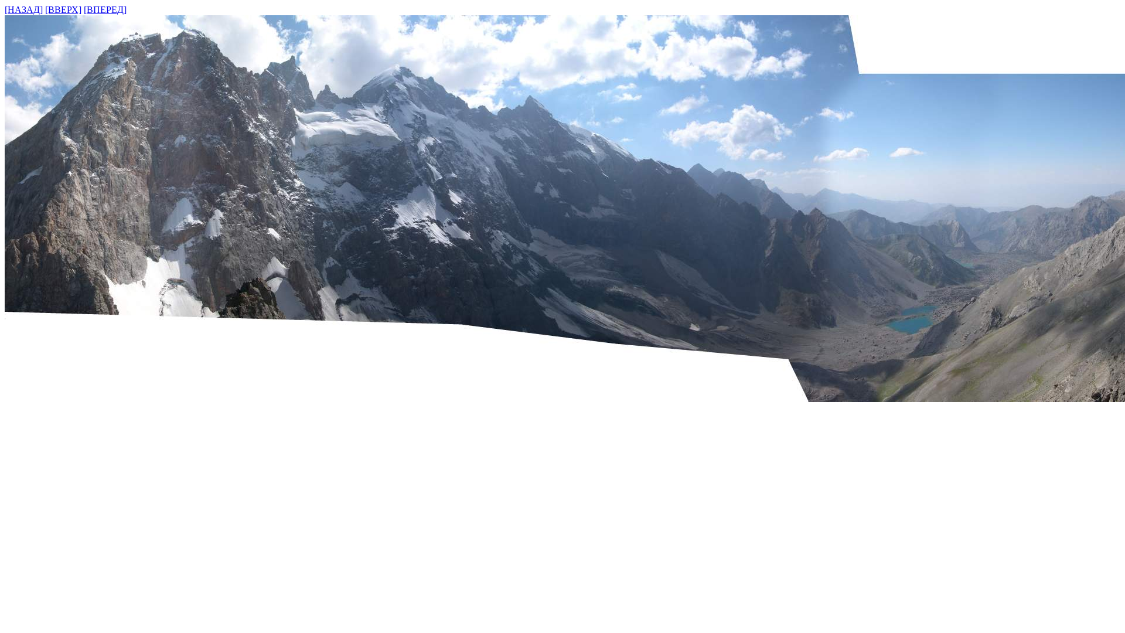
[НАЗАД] (24, 10)
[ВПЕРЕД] (105, 10)
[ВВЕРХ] (63, 10)
